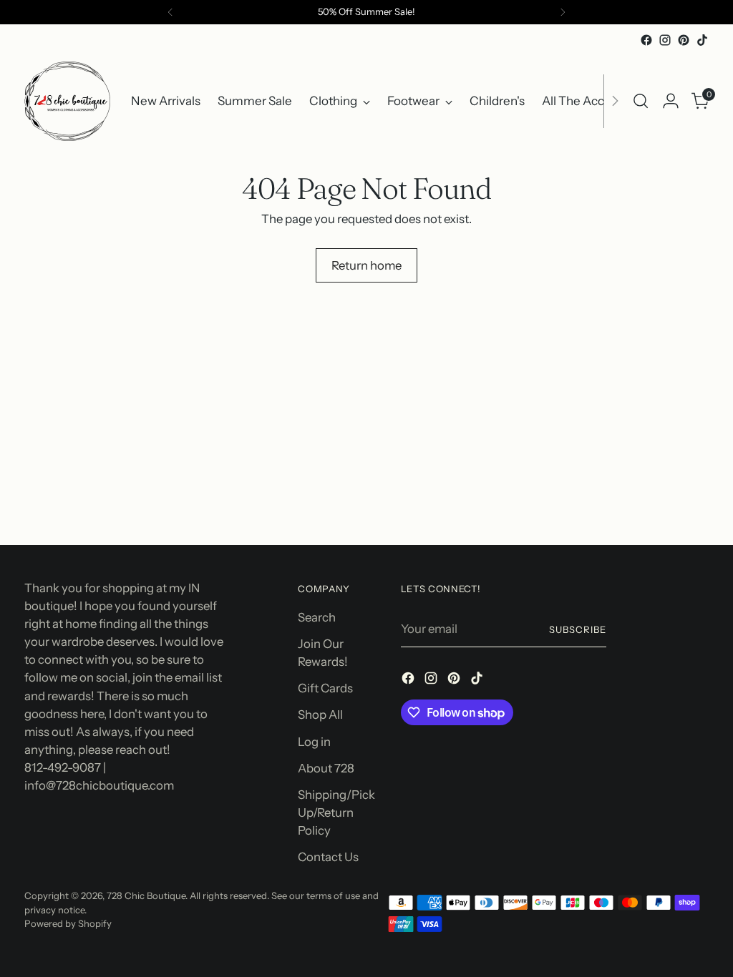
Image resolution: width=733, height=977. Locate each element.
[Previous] (170, 12)
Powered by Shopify (68, 923)
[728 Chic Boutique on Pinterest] (683, 40)
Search (317, 617)
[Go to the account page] (670, 101)
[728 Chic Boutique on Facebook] (646, 40)
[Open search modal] (640, 101)
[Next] (562, 12)
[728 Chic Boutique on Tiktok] (702, 40)
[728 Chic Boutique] (67, 101)
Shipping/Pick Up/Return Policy (336, 812)
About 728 (326, 768)
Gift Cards (325, 688)
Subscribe (577, 629)
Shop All (320, 714)
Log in (314, 742)
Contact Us (328, 857)
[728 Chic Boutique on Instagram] (665, 40)
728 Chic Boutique (146, 895)
